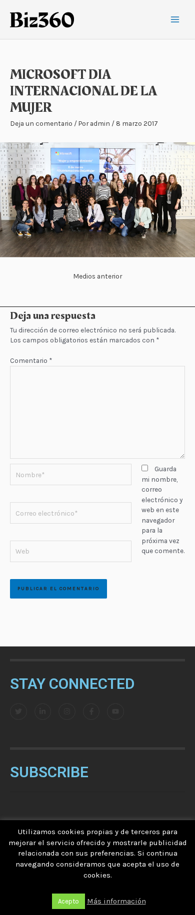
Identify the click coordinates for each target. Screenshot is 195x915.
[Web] (71, 553)
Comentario (31, 360)
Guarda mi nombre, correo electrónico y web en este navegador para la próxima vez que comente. (163, 510)
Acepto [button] (68, 901)
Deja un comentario (41, 123)
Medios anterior (97, 276)
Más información (116, 901)
